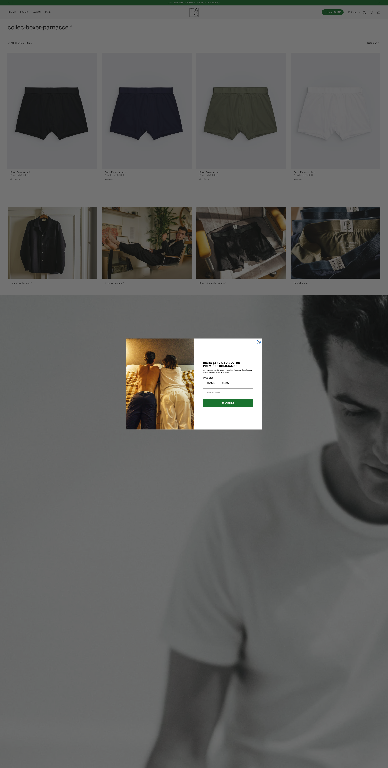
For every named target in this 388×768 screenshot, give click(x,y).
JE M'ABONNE (228, 403)
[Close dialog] (259, 342)
